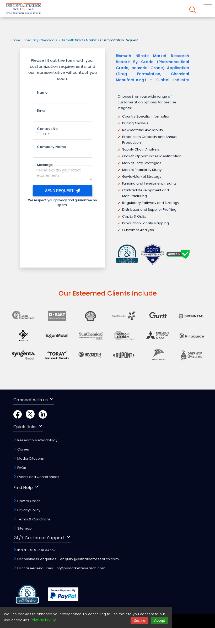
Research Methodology (37, 440)
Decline (139, 621)
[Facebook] (17, 417)
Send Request (60, 190)
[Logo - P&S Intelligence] (30, 9)
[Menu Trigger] (207, 8)
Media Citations (30, 458)
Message (45, 164)
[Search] (193, 11)
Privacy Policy (28, 510)
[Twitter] (30, 417)
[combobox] (42, 134)
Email (41, 110)
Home (15, 40)
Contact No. (47, 128)
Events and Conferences (38, 476)
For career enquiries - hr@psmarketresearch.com (61, 568)
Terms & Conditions (34, 519)
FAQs (21, 467)
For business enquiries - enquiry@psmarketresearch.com (68, 559)
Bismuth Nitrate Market (78, 40)
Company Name (51, 146)
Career (23, 449)
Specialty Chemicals (40, 40)
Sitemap (24, 528)
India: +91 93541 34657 (36, 549)
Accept (159, 621)
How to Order (28, 500)
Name (42, 92)
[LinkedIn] (43, 417)
